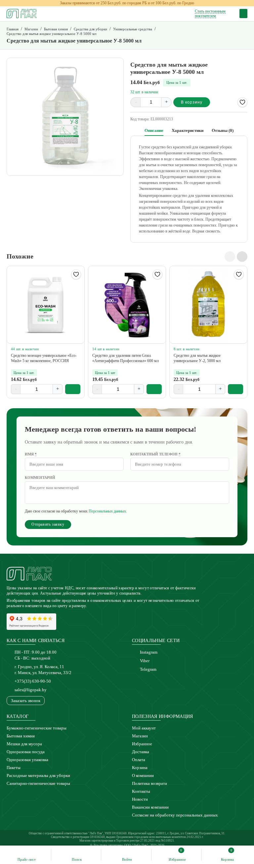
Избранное (142, 743)
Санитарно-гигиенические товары (38, 783)
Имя (31, 454)
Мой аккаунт (144, 727)
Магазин (140, 735)
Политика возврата (149, 783)
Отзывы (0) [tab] (222, 130)
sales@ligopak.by (31, 689)
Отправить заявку (47, 524)
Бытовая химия (21, 735)
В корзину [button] (73, 389)
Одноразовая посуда (26, 751)
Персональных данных (107, 511)
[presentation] (230, 256)
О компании (143, 775)
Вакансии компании (150, 807)
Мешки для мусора (24, 743)
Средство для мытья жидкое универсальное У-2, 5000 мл (197, 358)
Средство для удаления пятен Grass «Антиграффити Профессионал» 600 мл (125, 358)
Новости (140, 799)
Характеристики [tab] (187, 130)
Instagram (148, 652)
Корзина (140, 767)
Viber (144, 660)
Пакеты (14, 767)
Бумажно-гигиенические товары (36, 727)
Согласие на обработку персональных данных (175, 815)
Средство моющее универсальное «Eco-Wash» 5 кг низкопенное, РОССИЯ (44, 358)
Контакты (141, 791)
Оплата (138, 759)
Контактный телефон (155, 454)
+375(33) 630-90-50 (33, 681)
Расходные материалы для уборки (38, 775)
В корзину (191, 102)
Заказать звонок (25, 700)
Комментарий (40, 477)
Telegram (148, 669)
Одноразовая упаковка (27, 759)
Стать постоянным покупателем (210, 13)
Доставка (140, 751)
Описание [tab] (154, 130)
